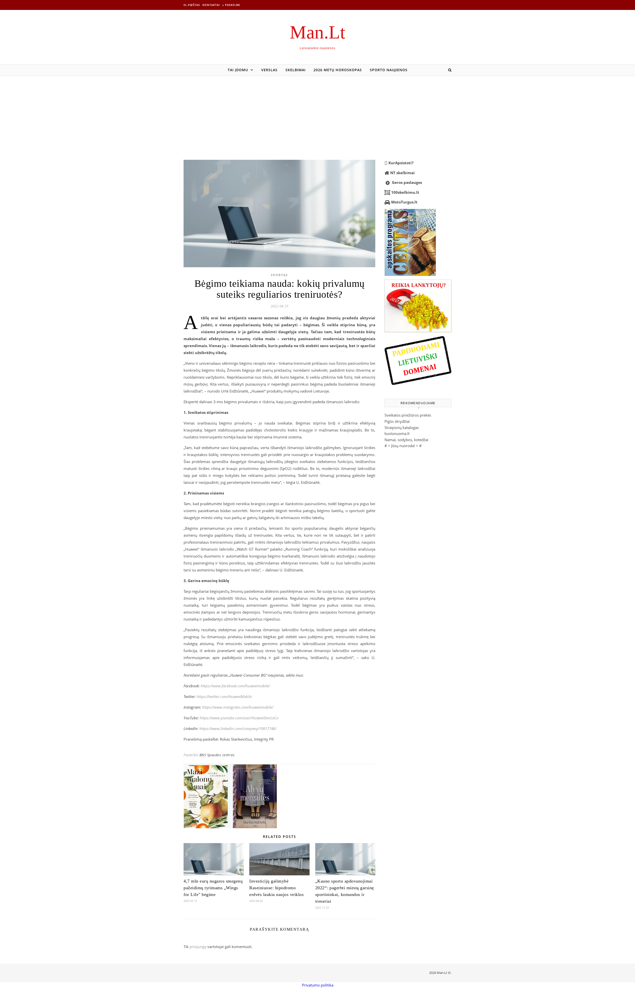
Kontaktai (211, 5)
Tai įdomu (238, 69)
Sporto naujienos (389, 69)
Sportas (279, 275)
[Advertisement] (317, 112)
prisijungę (198, 946)
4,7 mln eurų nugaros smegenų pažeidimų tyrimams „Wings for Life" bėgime (213, 888)
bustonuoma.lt (397, 433)
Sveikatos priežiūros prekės (407, 415)
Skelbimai (296, 69)
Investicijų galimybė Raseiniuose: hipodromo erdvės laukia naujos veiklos (276, 888)
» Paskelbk (231, 5)
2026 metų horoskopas (338, 69)
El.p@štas (192, 5)
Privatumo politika (317, 985)
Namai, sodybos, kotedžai (406, 439)
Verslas (269, 69)
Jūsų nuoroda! (403, 445)
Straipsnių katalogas (401, 427)
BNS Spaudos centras (217, 755)
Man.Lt (317, 32)
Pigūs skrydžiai (397, 421)
